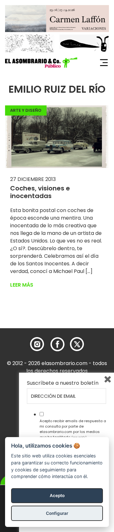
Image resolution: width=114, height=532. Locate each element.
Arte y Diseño (25, 110)
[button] (41, 62)
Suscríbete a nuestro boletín (62, 383)
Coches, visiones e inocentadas (40, 192)
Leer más (21, 285)
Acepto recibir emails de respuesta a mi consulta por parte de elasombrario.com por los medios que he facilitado (73, 428)
